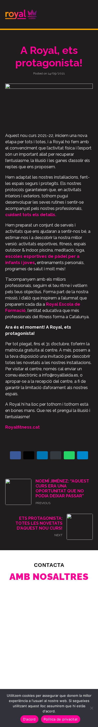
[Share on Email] (55, 455)
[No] (91, 708)
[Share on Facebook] (15, 455)
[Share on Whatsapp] (69, 455)
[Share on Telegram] (82, 455)
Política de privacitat (61, 719)
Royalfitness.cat (22, 427)
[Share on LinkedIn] (42, 455)
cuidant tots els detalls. (30, 214)
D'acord (29, 719)
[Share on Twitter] (28, 455)
